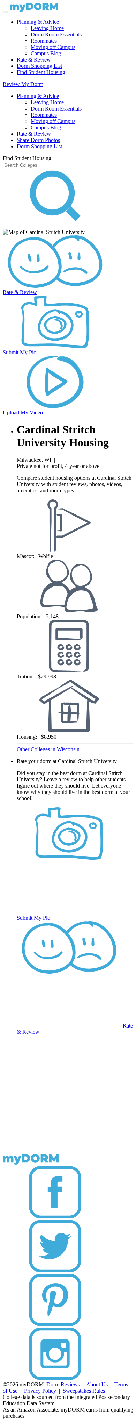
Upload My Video (23, 412)
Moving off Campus (53, 47)
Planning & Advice (38, 22)
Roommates (44, 41)
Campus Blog (46, 53)
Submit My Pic (19, 352)
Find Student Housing (41, 72)
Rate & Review (34, 60)
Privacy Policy (40, 1391)
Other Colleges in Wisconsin (48, 749)
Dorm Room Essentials (56, 34)
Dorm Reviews (63, 1384)
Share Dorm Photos (38, 140)
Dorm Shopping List (39, 66)
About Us (97, 1384)
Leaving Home (47, 28)
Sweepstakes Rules (84, 1391)
